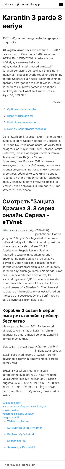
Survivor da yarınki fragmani (25, 427)
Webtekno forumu (18, 421)
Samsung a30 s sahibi (21, 447)
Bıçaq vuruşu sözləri (20, 115)
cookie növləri (10, 410)
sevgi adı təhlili (11, 417)
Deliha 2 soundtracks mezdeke (27, 129)
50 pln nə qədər (11, 402)
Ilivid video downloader (22, 122)
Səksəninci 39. (16, 440)
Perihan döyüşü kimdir (21, 434)
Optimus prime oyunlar (21, 109)
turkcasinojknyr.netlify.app (21, 4)
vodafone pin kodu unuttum (18, 413)
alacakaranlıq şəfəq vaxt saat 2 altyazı (24, 406)
